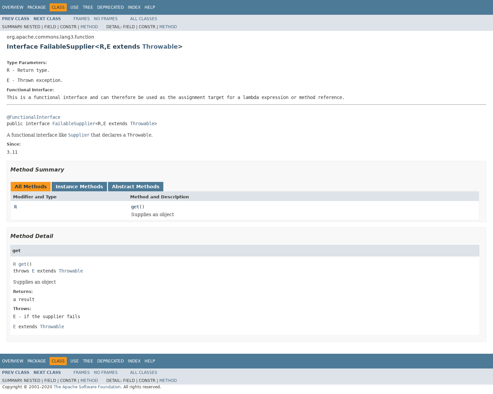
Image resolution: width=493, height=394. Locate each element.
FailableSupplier (73, 123)
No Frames (106, 18)
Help (150, 7)
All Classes (143, 18)
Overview (12, 7)
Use (74, 7)
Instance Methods (79, 186)
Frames (81, 18)
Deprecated (110, 7)
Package (37, 7)
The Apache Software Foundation (87, 387)
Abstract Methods (135, 186)
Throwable (160, 46)
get (135, 206)
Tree (88, 7)
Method (89, 26)
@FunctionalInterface (33, 117)
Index (134, 7)
